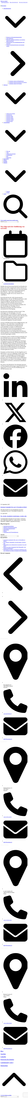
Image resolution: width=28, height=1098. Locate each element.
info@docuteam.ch (5, 2)
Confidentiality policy (7, 1062)
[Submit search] (18, 221)
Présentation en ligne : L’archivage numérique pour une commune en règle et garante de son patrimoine (15, 550)
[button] (9, 220)
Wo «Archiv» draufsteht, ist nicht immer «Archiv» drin (13, 516)
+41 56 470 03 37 (7, 713)
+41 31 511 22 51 (7, 817)
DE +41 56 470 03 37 (14, 2)
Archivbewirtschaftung (8, 283)
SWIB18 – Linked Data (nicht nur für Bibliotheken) (14, 594)
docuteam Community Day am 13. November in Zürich (14, 507)
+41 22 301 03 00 (7, 1023)
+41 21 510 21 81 (7, 920)
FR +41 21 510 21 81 (23, 2)
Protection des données (7, 1059)
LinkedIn (3, 1056)
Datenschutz (4, 1065)
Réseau (5, 531)
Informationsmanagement (9, 528)
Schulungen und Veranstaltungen (10, 532)
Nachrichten (6, 529)
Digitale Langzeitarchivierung (10, 527)
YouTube (3, 1054)
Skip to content (4, 1)
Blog (2, 1051)
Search (2, 221)
